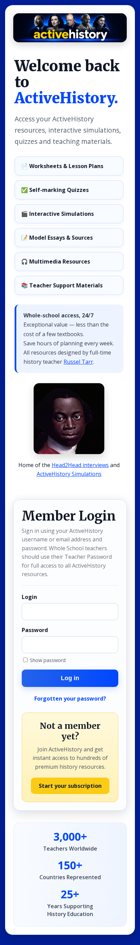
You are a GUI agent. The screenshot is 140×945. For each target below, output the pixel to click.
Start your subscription (70, 786)
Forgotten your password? (70, 698)
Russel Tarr (78, 361)
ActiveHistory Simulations (69, 474)
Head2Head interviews (80, 465)
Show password (47, 660)
